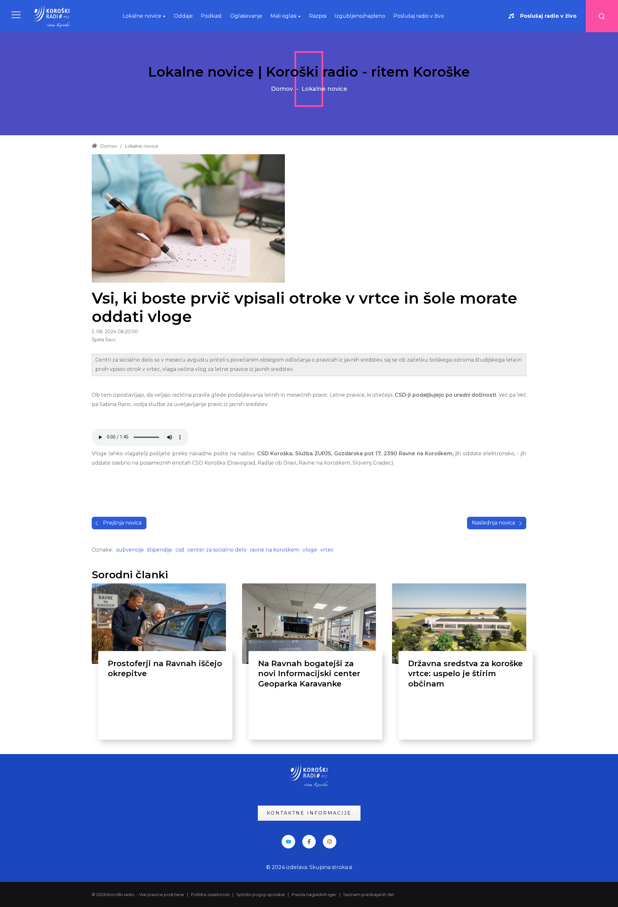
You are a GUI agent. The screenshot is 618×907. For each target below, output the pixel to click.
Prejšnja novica (122, 523)
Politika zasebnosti (211, 894)
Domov (282, 88)
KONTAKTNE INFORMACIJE (309, 813)
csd (179, 550)
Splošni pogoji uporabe (260, 894)
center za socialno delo (217, 550)
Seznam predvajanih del (368, 894)
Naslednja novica (493, 523)
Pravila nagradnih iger (314, 894)
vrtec (327, 550)
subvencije (130, 550)
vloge (310, 550)
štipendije (159, 550)
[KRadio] (52, 16)
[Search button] (602, 16)
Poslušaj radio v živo (548, 16)
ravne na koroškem (274, 550)
